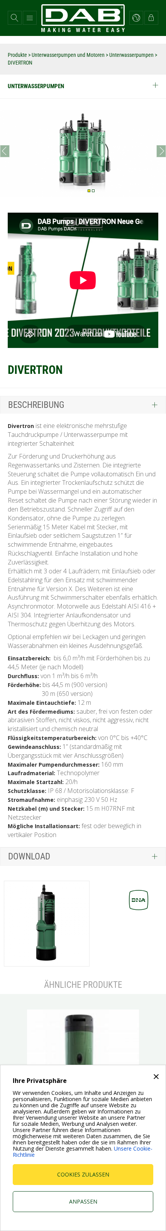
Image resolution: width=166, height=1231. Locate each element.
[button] (14, 17)
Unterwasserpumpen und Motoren (69, 55)
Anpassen (83, 1201)
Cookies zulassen (83, 1174)
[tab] (83, 405)
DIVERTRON (20, 63)
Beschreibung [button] (36, 405)
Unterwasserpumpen (132, 55)
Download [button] (29, 856)
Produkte (18, 55)
